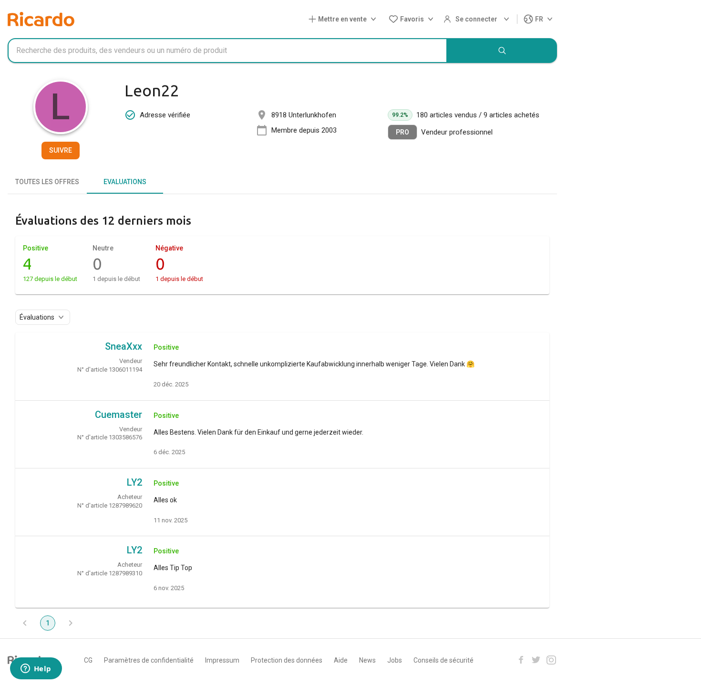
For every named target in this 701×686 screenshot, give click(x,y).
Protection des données (286, 660)
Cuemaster (118, 414)
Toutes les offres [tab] (47, 182)
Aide (341, 660)
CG (88, 660)
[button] (344, 19)
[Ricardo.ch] (41, 19)
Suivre (60, 150)
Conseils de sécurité (443, 660)
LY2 (134, 482)
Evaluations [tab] (124, 182)
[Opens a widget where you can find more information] (36, 669)
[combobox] (227, 50)
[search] (502, 50)
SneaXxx (123, 346)
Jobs (394, 660)
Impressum (222, 660)
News (367, 660)
